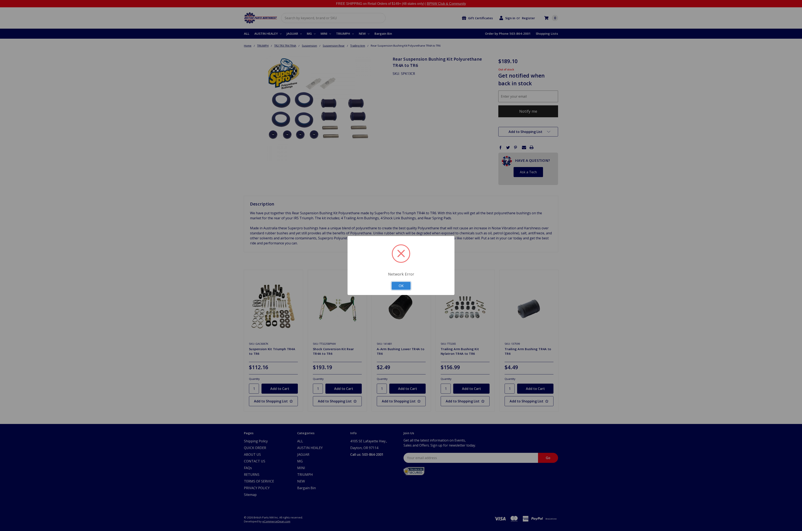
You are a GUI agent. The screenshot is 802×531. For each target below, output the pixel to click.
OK (401, 285)
